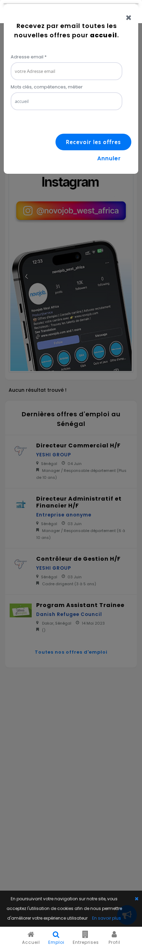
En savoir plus (106, 918)
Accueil (31, 942)
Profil (114, 942)
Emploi (56, 942)
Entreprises (86, 942)
